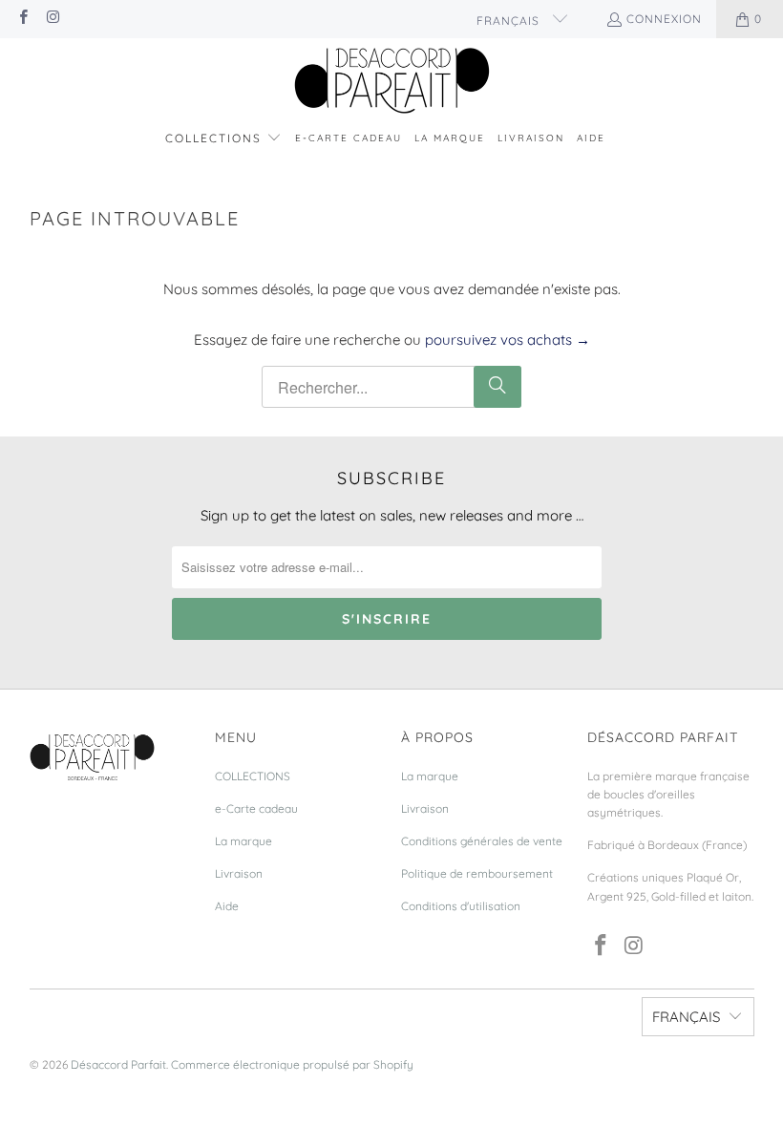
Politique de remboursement (477, 873)
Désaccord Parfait (118, 1064)
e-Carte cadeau (256, 808)
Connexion (664, 18)
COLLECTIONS (252, 776)
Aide (227, 906)
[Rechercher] (497, 387)
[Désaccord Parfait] (392, 82)
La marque (243, 841)
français (509, 20)
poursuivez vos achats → (507, 339)
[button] (223, 139)
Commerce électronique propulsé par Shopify (292, 1064)
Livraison (239, 873)
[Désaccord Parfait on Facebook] (22, 18)
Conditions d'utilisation (460, 906)
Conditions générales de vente (481, 841)
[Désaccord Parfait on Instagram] (52, 18)
